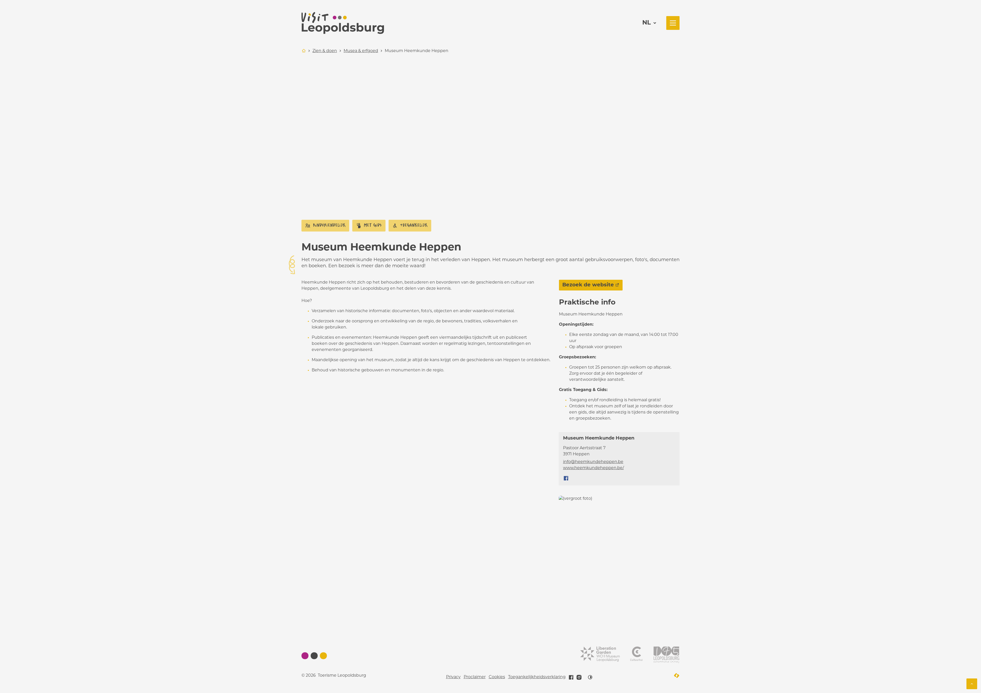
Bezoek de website (588, 285)
